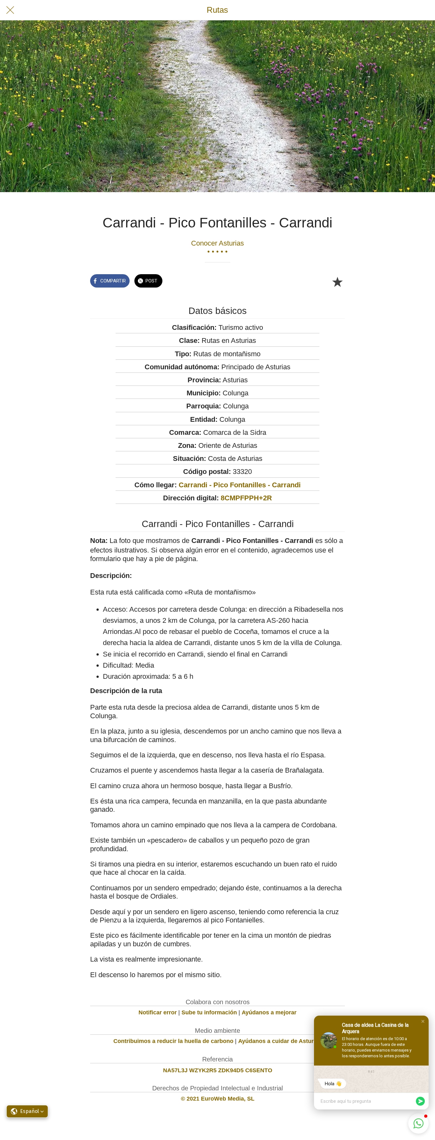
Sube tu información (209, 1012)
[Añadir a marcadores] (337, 281)
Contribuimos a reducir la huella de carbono (173, 1041)
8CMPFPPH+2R (246, 498)
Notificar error (158, 1012)
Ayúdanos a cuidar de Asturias (280, 1041)
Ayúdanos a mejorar (269, 1012)
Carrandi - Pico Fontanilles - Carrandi (240, 485)
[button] (423, 1021)
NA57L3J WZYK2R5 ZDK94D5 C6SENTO (217, 1070)
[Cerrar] (10, 10)
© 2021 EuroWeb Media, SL (217, 1098)
